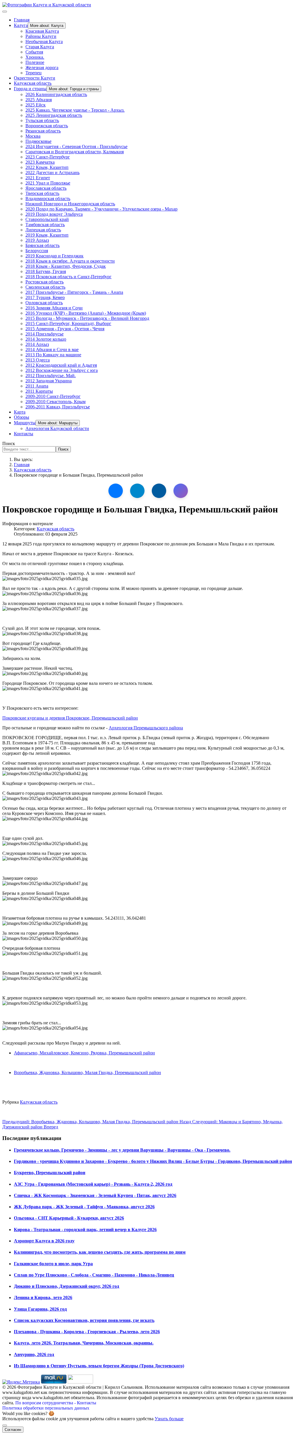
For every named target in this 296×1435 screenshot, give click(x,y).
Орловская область (44, 302)
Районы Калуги (40, 36)
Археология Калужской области (57, 428)
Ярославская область (45, 188)
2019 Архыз (37, 240)
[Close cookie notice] (4, 1425)
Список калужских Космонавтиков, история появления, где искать (84, 1320)
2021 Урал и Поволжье (47, 182)
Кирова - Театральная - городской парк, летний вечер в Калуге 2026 (85, 1229)
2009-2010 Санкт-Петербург (53, 396)
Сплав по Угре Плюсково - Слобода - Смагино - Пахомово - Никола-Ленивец (94, 1274)
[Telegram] (137, 491)
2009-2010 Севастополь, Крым (55, 401)
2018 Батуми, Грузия (45, 271)
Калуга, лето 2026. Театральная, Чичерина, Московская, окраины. (83, 1342)
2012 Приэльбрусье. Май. (50, 375)
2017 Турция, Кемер (45, 297)
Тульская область (42, 120)
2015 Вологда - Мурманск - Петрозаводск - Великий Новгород (87, 318)
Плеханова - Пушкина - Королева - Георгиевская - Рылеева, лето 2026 (87, 1331)
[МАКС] (180, 491)
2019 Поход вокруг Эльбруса (54, 214)
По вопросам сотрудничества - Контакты (55, 1402)
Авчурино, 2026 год (34, 1354)
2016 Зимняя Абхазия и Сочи (54, 307)
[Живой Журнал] (159, 491)
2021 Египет (37, 177)
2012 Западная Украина (48, 380)
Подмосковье (38, 141)
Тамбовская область (45, 224)
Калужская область (32, 83)
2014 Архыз (37, 344)
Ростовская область (44, 281)
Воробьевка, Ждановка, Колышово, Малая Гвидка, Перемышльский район (87, 1072)
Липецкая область (43, 229)
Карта (19, 412)
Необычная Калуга (44, 41)
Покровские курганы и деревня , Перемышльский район (70, 717)
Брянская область (42, 245)
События (34, 51)
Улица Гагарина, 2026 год (40, 1309)
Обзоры (21, 417)
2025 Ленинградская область (53, 115)
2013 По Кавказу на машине (53, 354)
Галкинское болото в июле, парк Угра (53, 1263)
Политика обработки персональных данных (45, 1408)
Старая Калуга (39, 46)
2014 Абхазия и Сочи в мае (52, 349)
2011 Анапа (36, 385)
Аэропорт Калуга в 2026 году (44, 1240)
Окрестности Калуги (34, 77)
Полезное (34, 62)
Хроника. (34, 57)
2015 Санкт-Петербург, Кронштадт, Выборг (68, 323)
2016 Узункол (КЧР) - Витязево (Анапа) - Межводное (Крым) (85, 313)
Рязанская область (43, 130)
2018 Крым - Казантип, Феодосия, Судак (65, 266)
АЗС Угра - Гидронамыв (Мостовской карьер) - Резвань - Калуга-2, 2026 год (93, 1184)
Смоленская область (45, 287)
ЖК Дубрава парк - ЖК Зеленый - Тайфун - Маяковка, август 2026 (84, 1206)
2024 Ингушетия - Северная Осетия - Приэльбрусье (76, 146)
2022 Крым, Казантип (47, 167)
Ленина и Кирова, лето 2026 (43, 1297)
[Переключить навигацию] (4, 11)
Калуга (21, 25)
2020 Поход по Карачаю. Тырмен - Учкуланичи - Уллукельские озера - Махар (101, 208)
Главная (21, 19)
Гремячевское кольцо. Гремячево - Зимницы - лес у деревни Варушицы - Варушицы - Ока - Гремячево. (122, 1150)
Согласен (13, 1429)
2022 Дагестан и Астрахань (52, 172)
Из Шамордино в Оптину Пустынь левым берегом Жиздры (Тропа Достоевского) (99, 1365)
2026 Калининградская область (56, 94)
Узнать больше (169, 1418)
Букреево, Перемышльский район (49, 1172)
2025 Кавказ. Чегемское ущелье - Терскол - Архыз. (75, 110)
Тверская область (42, 193)
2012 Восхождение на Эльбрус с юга (61, 370)
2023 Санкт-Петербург (47, 156)
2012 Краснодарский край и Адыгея (61, 365)
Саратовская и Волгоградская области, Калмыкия (74, 151)
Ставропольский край (47, 219)
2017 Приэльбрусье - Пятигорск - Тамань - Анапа (74, 292)
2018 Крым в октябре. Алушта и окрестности (70, 261)
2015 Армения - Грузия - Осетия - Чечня (64, 328)
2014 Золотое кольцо (45, 339)
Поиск (8, 443)
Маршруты (25, 422)
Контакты (23, 433)
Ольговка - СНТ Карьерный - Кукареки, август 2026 (69, 1217)
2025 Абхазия (38, 99)
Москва (32, 136)
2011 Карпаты (39, 391)
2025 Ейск (35, 104)
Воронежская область (46, 125)
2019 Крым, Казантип (47, 235)
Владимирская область (47, 198)
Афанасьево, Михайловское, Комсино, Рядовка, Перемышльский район (84, 1052)
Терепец (33, 72)
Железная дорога (41, 67)
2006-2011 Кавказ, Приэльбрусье (57, 406)
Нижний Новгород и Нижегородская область (70, 203)
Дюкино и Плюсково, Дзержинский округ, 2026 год (66, 1286)
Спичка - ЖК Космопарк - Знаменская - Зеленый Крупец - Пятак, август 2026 (95, 1195)
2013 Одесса (37, 359)
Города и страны (30, 88)
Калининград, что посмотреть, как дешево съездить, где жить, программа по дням (100, 1252)
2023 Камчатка (40, 162)
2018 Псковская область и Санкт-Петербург (68, 276)
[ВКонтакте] (115, 491)
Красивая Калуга (42, 31)
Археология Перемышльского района (146, 727)
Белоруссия (36, 250)
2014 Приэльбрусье (44, 333)
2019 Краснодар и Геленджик (54, 255)
